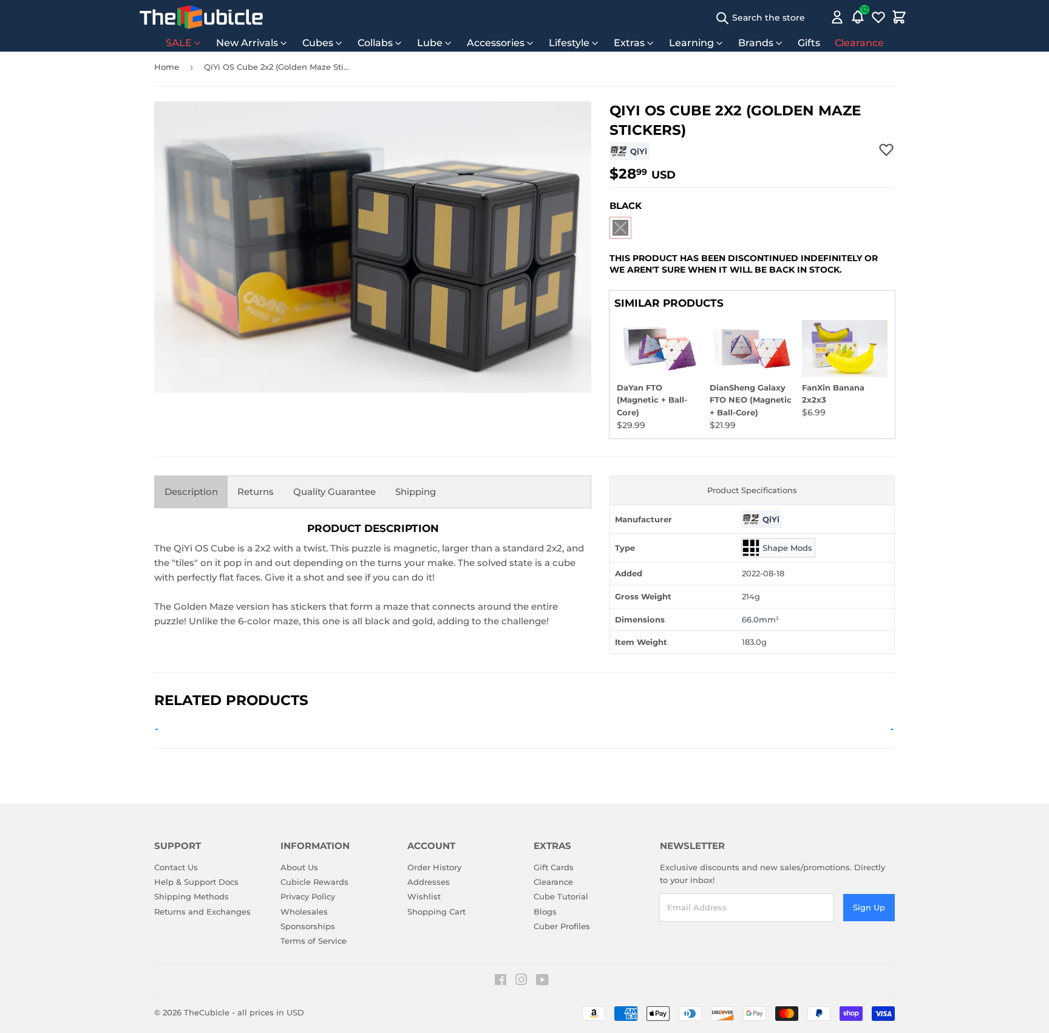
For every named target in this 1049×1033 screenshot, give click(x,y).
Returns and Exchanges (202, 911)
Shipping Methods (191, 896)
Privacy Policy (307, 896)
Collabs (375, 43)
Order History (434, 867)
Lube (430, 43)
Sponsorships (307, 926)
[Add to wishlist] (886, 149)
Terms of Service (313, 941)
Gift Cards (554, 867)
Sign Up (869, 907)
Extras (629, 43)
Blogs (545, 911)
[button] (620, 228)
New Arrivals (247, 43)
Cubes (317, 43)
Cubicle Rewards (314, 882)
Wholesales (304, 911)
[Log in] (837, 17)
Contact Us (176, 867)
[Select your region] (819, 17)
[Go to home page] (201, 17)
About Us (299, 867)
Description (191, 491)
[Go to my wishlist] (878, 17)
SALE (179, 43)
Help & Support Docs (196, 882)
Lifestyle (569, 43)
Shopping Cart (436, 911)
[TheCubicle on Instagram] (521, 981)
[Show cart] (899, 17)
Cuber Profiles (562, 926)
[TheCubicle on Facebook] (500, 981)
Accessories (495, 43)
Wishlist (424, 896)
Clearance (859, 43)
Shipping (415, 491)
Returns (255, 491)
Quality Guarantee (334, 491)
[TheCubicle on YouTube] (542, 981)
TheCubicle (206, 1012)
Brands (755, 43)
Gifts (809, 43)
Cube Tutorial (561, 896)
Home (166, 67)
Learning (691, 43)
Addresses (428, 882)
